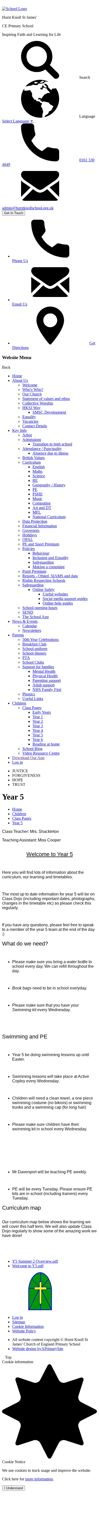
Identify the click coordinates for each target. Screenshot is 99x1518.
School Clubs (33, 662)
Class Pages (31, 708)
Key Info (19, 430)
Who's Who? (32, 389)
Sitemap (18, 1322)
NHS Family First (46, 689)
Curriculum (31, 462)
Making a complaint (48, 567)
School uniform (34, 648)
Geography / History (48, 485)
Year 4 (37, 730)
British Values (33, 458)
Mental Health (43, 671)
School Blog (32, 748)
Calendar (29, 626)
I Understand (13, 1488)
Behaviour (40, 553)
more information (39, 1479)
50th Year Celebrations (40, 639)
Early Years (41, 712)
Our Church (32, 394)
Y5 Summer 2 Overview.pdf (35, 1261)
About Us (20, 380)
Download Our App (28, 758)
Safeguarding (43, 562)
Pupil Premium (34, 571)
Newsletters (31, 630)
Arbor (27, 435)
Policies (28, 548)
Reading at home (46, 744)
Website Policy (24, 1331)
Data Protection (34, 521)
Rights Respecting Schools (43, 580)
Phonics (28, 694)
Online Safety (43, 589)
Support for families (38, 667)
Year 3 (37, 726)
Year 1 (37, 717)
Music (37, 498)
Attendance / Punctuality (42, 448)
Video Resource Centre (41, 753)
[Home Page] (14, 9)
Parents (18, 635)
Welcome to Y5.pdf (27, 1266)
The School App (35, 617)
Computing (41, 503)
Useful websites (55, 594)
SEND (27, 612)
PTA (26, 658)
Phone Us (20, 261)
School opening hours (39, 608)
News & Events (25, 621)
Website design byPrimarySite (37, 1349)
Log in (17, 762)
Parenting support (46, 680)
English (38, 467)
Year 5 (37, 735)
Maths (37, 471)
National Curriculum (48, 517)
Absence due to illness (50, 453)
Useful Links (32, 698)
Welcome (29, 385)
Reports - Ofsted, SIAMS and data (50, 576)
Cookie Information (28, 1326)
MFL (36, 512)
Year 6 (37, 739)
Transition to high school (52, 444)
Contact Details (34, 426)
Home (17, 376)
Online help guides (58, 603)
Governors (30, 530)
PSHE (37, 494)
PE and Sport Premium (40, 544)
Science (38, 476)
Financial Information (39, 526)
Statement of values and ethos (46, 398)
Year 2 (37, 721)
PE (34, 489)
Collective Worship (37, 403)
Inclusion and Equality (50, 558)
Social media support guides (65, 598)
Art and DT (41, 508)
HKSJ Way (31, 408)
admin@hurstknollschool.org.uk (28, 208)
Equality (29, 417)
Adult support (43, 685)
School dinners (34, 653)
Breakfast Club (34, 644)
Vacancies (30, 421)
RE (35, 480)
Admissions (31, 439)
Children (19, 703)
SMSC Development (49, 412)
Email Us (19, 304)
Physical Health (45, 676)
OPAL (27, 539)
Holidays (29, 535)
